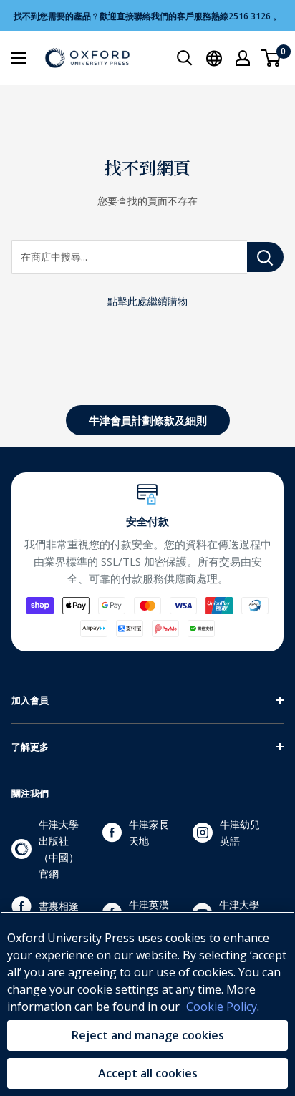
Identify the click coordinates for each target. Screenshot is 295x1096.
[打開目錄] (18, 58)
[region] (147, 1003)
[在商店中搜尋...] (265, 257)
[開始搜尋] (185, 58)
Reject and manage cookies (148, 1035)
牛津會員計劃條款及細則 (148, 420)
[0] (272, 58)
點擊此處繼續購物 (147, 301)
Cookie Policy (221, 1006)
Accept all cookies (148, 1073)
